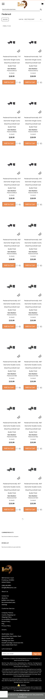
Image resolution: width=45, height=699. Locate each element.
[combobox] (21, 9)
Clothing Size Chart (8, 640)
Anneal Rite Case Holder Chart (11, 636)
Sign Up (37, 653)
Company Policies (7, 613)
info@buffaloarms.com (9, 588)
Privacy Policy (6, 626)
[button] (16, 82)
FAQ (3, 624)
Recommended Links (8, 602)
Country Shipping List (8, 615)
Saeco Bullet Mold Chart (9, 645)
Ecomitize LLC (22, 697)
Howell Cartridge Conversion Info (12, 643)
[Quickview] (18, 51)
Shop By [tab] (5, 19)
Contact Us (5, 596)
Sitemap (4, 605)
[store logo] (22, 4)
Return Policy (6, 621)
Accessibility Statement (9, 619)
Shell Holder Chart (7, 634)
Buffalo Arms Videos (8, 600)
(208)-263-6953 (6, 585)
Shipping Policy (7, 617)
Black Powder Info (7, 638)
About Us (5, 598)
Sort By (21, 19)
